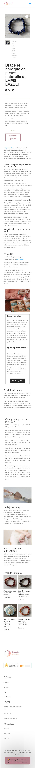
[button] (26, 16)
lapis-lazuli (8, 148)
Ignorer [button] (24, 762)
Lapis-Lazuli (19, 259)
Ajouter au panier (13, 137)
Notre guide (17, 381)
